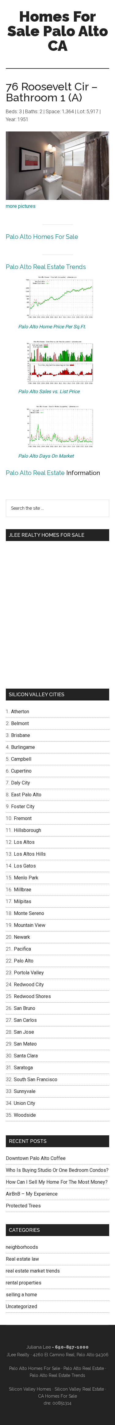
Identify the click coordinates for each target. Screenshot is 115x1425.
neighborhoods (22, 1247)
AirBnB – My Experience (32, 1194)
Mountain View (29, 925)
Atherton (20, 711)
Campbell (21, 759)
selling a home (21, 1295)
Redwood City (29, 984)
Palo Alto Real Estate (35, 473)
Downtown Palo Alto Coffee (36, 1158)
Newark (22, 937)
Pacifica (22, 949)
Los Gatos (25, 866)
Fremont (23, 818)
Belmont (20, 723)
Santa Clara (26, 1056)
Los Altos (24, 842)
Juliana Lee (38, 1347)
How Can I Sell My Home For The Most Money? (57, 1182)
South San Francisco (35, 1079)
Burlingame (23, 747)
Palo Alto (23, 961)
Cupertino (21, 771)
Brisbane (20, 735)
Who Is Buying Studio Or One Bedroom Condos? (57, 1170)
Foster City (23, 806)
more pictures (21, 206)
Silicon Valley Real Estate (79, 1389)
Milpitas (22, 901)
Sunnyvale (25, 1091)
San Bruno (24, 1008)
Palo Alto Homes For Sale (42, 236)
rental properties (23, 1283)
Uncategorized (21, 1306)
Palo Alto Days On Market (46, 456)
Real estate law (22, 1259)
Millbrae (22, 889)
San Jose (24, 1032)
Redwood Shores (32, 996)
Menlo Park (26, 878)
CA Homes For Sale (57, 1396)
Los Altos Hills (30, 854)
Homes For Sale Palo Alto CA (57, 31)
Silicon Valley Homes (30, 1389)
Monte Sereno (29, 913)
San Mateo (25, 1044)
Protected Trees (23, 1206)
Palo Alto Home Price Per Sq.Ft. (52, 327)
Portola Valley (29, 973)
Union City (24, 1103)
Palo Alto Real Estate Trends (46, 267)
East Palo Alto (26, 795)
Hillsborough (27, 830)
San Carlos (25, 1020)
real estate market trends (33, 1271)
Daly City (20, 783)
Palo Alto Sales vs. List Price (48, 391)
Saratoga (23, 1067)
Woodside (25, 1115)
